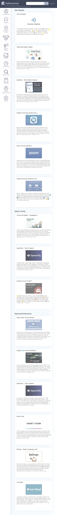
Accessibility (6, 14)
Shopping (6, 83)
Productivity (6, 66)
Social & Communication (6, 92)
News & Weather (6, 49)
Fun (6, 40)
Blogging (6, 22)
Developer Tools (6, 31)
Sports (6, 101)
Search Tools (6, 74)
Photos (6, 58)
